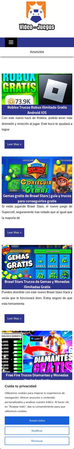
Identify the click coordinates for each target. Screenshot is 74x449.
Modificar (37, 430)
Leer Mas (13, 144)
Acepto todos (37, 420)
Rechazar (37, 440)
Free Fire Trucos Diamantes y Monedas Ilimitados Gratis (37, 377)
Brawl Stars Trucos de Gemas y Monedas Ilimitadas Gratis (37, 284)
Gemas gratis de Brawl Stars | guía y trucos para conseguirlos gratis (37, 198)
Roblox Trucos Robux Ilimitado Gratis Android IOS (37, 109)
